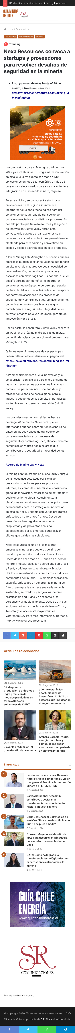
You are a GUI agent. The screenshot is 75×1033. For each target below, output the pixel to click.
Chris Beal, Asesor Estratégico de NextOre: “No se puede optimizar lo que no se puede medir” (48, 820)
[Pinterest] (39, 635)
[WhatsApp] (47, 635)
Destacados (22, 29)
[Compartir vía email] (55, 635)
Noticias (40, 36)
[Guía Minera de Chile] (15, 13)
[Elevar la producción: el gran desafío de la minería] (20, 725)
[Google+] (23, 635)
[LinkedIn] (31, 635)
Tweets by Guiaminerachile (19, 995)
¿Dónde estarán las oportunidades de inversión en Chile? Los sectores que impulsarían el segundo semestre (55, 696)
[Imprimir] (63, 635)
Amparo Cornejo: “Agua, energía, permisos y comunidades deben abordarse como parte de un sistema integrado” (54, 743)
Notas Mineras (26, 36)
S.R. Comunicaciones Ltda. (56, 1019)
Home (9, 29)
